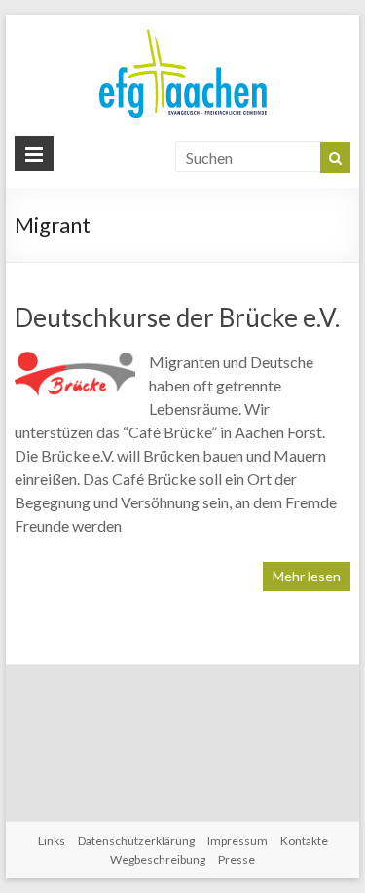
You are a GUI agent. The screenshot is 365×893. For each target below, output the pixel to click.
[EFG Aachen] (183, 33)
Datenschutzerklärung (136, 841)
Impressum (237, 841)
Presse (236, 859)
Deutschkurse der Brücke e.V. (177, 317)
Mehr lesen (307, 576)
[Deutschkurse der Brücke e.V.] (75, 360)
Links (51, 841)
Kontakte (304, 841)
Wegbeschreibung (157, 859)
